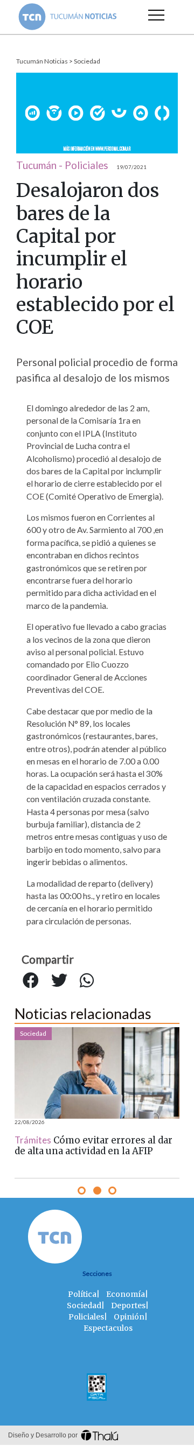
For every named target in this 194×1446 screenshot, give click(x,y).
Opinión (129, 1317)
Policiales (86, 1317)
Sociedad (87, 61)
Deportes (128, 1305)
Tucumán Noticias (42, 61)
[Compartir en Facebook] (30, 980)
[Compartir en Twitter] (59, 980)
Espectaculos (108, 1328)
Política (82, 1294)
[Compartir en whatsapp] (86, 980)
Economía (125, 1294)
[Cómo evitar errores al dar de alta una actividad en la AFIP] (97, 1073)
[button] (81, 1190)
